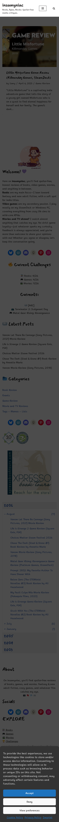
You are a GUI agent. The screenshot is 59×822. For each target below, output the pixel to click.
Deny (29, 801)
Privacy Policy (33, 817)
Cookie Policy (15, 817)
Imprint (47, 817)
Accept (29, 793)
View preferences (30, 810)
